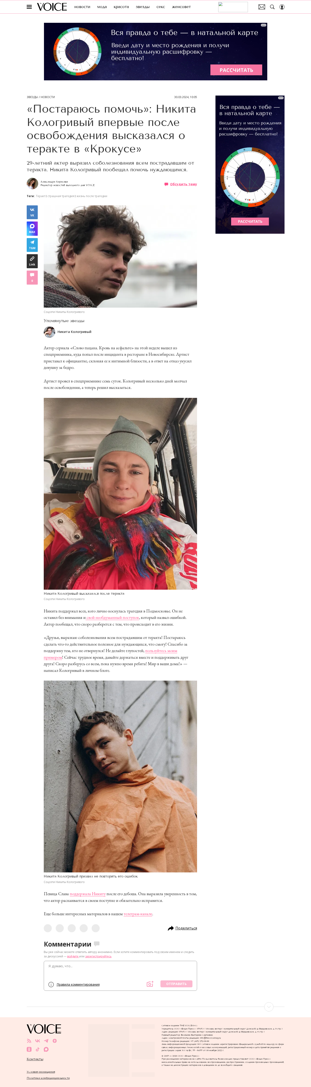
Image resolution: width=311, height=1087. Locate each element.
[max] (46, 1049)
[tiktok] (37, 1049)
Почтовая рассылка (262, 6)
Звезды (32, 97)
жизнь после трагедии (91, 196)
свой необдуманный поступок (112, 617)
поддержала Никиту (88, 894)
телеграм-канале (138, 914)
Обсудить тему (183, 184)
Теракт (40, 196)
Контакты (35, 1059)
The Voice (51, 7)
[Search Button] (272, 6)
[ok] (29, 1049)
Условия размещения (41, 1071)
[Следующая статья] (156, 1006)
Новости (48, 97)
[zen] (54, 1040)
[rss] (29, 1040)
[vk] (37, 1040)
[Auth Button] (282, 6)
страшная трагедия (60, 196)
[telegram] (46, 1040)
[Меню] (29, 6)
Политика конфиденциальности (48, 1078)
